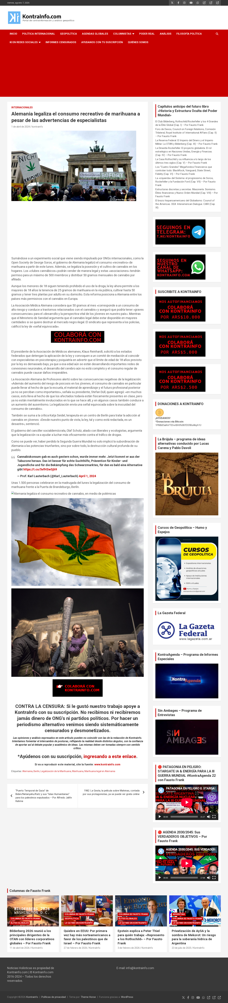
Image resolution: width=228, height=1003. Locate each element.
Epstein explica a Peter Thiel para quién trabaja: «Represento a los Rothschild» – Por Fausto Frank (141, 937)
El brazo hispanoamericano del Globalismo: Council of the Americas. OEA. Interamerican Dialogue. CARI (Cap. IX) (185, 204)
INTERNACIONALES (22, 107)
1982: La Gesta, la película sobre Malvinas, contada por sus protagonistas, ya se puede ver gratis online (111, 792)
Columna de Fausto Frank (25, 918)
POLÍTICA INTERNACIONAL (38, 33)
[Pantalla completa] (214, 816)
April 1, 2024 (87, 476)
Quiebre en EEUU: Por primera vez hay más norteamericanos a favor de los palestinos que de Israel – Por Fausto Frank (87, 937)
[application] (186, 802)
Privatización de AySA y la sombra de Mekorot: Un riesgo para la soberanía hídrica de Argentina (194, 937)
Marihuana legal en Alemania (99, 771)
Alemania (27, 771)
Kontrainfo (32, 996)
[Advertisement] (114, 71)
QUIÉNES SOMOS (138, 42)
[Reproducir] (159, 816)
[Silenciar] (208, 816)
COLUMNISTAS (122, 33)
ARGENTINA (179, 914)
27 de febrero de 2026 (75, 948)
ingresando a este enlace (110, 756)
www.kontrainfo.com (107, 764)
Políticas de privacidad (53, 996)
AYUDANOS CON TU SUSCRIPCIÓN (102, 42)
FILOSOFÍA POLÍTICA (189, 33)
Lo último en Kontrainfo (79, 923)
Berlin (37, 771)
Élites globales (20, 923)
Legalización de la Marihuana (56, 771)
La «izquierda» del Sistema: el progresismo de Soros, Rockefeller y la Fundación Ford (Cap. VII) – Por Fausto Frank (185, 182)
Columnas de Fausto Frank (30, 891)
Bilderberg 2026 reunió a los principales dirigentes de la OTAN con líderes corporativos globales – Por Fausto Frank (32, 937)
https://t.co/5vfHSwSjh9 (40, 469)
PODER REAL (147, 33)
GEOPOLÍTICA (68, 33)
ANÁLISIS (165, 33)
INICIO (13, 33)
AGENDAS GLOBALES (95, 33)
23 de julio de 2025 (181, 948)
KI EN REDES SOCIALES (24, 42)
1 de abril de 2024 (20, 126)
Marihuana (77, 771)
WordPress (127, 996)
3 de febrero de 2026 (129, 948)
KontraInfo (37, 948)
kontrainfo (37, 126)
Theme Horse (88, 996)
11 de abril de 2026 (20, 948)
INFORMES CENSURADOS (61, 42)
